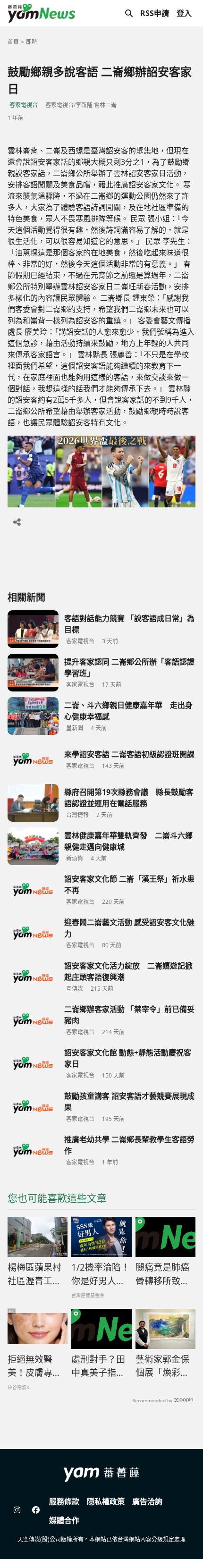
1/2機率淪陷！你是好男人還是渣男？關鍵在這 (100, 1274)
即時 (31, 42)
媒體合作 (64, 1520)
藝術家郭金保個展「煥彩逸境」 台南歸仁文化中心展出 (164, 1366)
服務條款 (64, 1501)
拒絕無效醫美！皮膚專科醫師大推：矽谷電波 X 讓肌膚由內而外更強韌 (35, 1366)
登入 (184, 13)
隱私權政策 (106, 1501)
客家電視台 (23, 105)
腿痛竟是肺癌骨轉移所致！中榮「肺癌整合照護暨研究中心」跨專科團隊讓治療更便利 (162, 1274)
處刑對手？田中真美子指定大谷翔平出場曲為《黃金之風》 (98, 1366)
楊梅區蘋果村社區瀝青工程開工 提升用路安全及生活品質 (34, 1274)
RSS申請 (154, 13)
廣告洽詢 (147, 1501)
